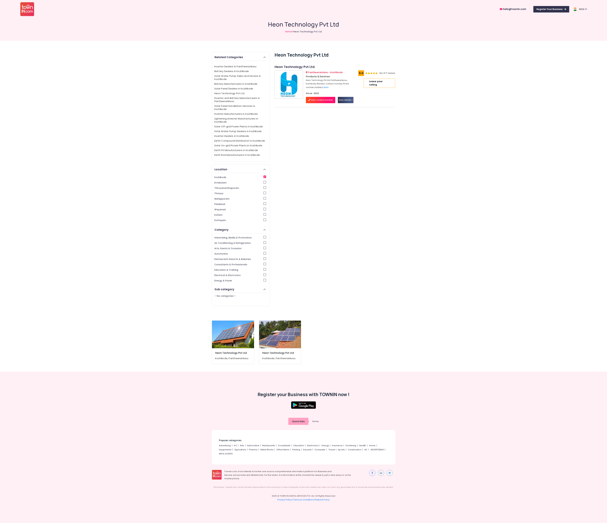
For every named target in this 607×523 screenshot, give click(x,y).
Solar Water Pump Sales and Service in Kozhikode (237, 77)
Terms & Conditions (303, 499)
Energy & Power (223, 280)
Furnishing (351, 445)
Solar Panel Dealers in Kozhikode (233, 88)
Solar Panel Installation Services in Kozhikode (234, 107)
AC (235, 445)
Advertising (225, 445)
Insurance (337, 445)
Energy (325, 445)
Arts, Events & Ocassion (228, 248)
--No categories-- (225, 296)
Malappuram (221, 198)
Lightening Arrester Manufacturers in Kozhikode (236, 120)
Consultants (284, 445)
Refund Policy (322, 499)
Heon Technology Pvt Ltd (229, 93)
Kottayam (220, 220)
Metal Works (267, 449)
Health (362, 445)
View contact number (321, 99)
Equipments (225, 449)
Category (222, 230)
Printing (296, 449)
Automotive (221, 253)
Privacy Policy (284, 499)
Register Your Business (549, 9)
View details (345, 99)
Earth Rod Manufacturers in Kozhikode (237, 155)
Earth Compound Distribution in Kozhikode (239, 140)
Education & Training (226, 269)
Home (288, 31)
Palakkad (219, 204)
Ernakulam (220, 182)
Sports (341, 449)
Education (299, 445)
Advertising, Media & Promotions (233, 237)
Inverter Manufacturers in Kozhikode (236, 114)
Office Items (282, 449)
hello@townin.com (514, 9)
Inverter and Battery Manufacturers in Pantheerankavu (237, 99)
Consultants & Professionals (230, 264)
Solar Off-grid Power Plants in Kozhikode (238, 126)
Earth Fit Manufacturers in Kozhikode (236, 150)
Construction (354, 449)
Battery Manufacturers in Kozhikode (236, 83)
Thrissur (219, 193)
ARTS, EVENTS (226, 453)
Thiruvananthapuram (226, 188)
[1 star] (376, 73)
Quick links (298, 421)
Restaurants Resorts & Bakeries (232, 259)
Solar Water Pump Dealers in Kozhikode (238, 131)
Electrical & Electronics (227, 275)
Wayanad (220, 209)
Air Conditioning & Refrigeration (232, 243)
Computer (320, 449)
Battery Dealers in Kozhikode (231, 71)
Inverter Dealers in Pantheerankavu (235, 66)
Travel (331, 449)
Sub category (224, 289)
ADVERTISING (377, 449)
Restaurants (268, 445)
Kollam (218, 214)
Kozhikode (220, 177)
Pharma (253, 449)
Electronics (313, 445)
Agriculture (240, 449)
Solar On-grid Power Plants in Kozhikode (238, 145)
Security (307, 449)
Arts (242, 445)
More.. (326, 87)
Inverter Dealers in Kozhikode (231, 136)
